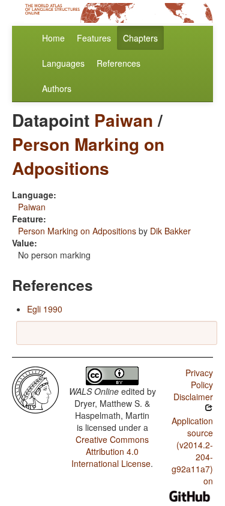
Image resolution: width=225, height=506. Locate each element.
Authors (56, 88)
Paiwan (123, 120)
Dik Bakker (170, 231)
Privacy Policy (199, 379)
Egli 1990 (44, 309)
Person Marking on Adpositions (88, 156)
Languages (63, 63)
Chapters (140, 38)
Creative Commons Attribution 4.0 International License (111, 451)
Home (53, 38)
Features (94, 38)
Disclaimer (193, 397)
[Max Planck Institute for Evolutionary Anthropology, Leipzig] (35, 389)
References (118, 63)
